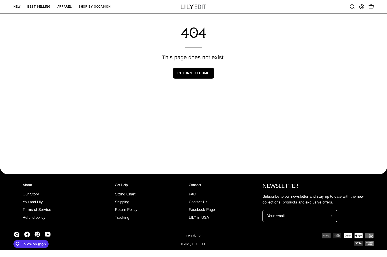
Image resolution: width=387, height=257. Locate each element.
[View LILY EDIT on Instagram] (16, 234)
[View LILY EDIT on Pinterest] (37, 234)
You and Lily (33, 202)
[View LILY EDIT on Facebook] (27, 234)
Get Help (121, 185)
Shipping (122, 202)
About (27, 185)
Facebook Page (202, 210)
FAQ (192, 194)
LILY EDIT (198, 244)
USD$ (191, 236)
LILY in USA (199, 217)
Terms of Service (37, 210)
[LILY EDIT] (193, 7)
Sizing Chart (125, 194)
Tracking (122, 217)
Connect (195, 185)
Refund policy (34, 217)
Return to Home (193, 73)
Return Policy (126, 210)
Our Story (31, 194)
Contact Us (198, 202)
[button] (352, 6)
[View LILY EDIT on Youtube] (47, 234)
